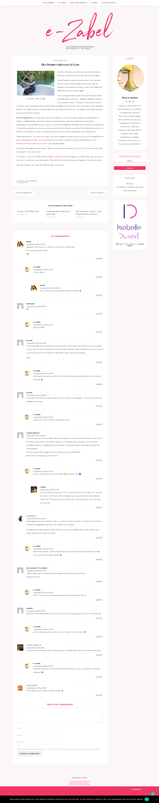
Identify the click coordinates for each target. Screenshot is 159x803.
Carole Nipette (33, 645)
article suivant (97, 193)
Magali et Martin (54, 157)
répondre (99, 258)
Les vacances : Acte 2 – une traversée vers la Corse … (88, 212)
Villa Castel (30, 121)
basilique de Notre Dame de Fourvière (32, 143)
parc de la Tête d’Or (81, 148)
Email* (129, 161)
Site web (20, 742)
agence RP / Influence (127, 244)
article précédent (24, 193)
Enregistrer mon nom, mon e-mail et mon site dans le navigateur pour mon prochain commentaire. (60, 749)
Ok (147, 799)
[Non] (156, 799)
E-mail (20, 735)
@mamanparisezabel (79, 783)
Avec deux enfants (78, 3)
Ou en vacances (108, 3)
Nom (19, 728)
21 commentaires (21, 182)
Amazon (129, 183)
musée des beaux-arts (44, 136)
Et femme (62, 3)
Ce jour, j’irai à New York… (28, 211)
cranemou (31, 516)
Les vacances (31, 181)
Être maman (48, 3)
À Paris (94, 3)
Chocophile (32, 685)
